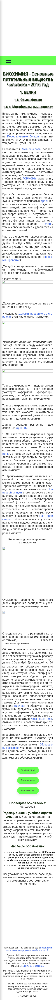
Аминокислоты (31, 149)
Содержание (28, 780)
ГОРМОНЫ (30, 178)
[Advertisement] (28, 28)
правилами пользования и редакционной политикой (29, 949)
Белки (6, 453)
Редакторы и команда (32, 966)
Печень (47, 223)
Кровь (44, 201)
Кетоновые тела (41, 718)
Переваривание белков (23, 136)
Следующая (28, 790)
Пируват (19, 705)
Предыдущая (28, 770)
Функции (21, 427)
